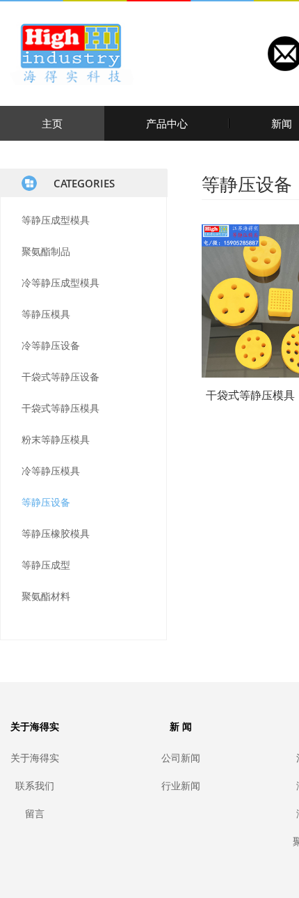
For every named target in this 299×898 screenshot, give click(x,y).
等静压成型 (46, 564)
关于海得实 (34, 757)
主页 (52, 123)
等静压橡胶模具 (56, 533)
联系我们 (34, 785)
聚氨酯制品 (46, 251)
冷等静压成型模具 (60, 282)
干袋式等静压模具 (60, 408)
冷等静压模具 (51, 470)
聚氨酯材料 (46, 596)
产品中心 (167, 123)
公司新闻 (180, 757)
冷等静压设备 (51, 345)
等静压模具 (46, 313)
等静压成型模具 (56, 219)
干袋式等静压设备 (60, 376)
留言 (35, 813)
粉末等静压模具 (56, 439)
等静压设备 (46, 502)
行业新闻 (180, 785)
